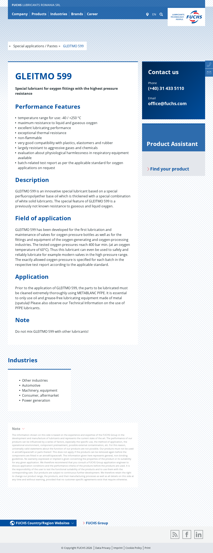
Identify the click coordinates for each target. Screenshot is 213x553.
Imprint (118, 548)
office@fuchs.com (167, 103)
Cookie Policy (133, 548)
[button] (73, 428)
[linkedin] (198, 534)
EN (154, 14)
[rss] (175, 534)
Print (148, 548)
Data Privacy (103, 548)
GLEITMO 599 (73, 46)
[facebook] (186, 534)
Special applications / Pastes (35, 46)
